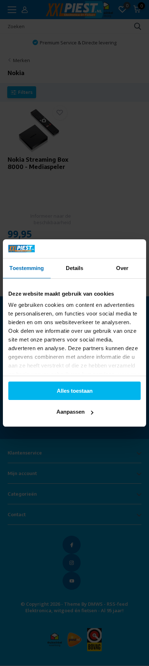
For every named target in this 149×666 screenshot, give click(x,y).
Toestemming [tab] (26, 268)
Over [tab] (122, 268)
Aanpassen (70, 412)
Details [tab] (75, 268)
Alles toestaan (75, 391)
